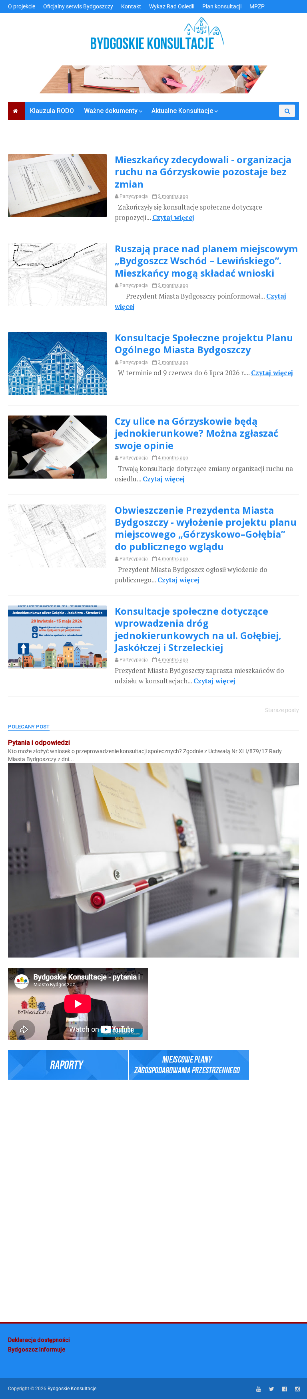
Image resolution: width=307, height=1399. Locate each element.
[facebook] (284, 1389)
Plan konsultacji (221, 6)
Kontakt (131, 6)
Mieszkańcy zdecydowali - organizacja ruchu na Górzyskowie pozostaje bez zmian (203, 171)
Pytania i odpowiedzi (39, 742)
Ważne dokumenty (111, 111)
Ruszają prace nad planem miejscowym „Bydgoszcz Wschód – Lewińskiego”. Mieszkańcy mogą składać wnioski (206, 260)
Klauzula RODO (52, 111)
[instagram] (297, 1389)
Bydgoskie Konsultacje (72, 1388)
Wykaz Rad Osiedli (171, 6)
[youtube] (258, 1389)
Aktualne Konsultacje (182, 111)
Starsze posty (282, 710)
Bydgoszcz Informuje (36, 1349)
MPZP (257, 6)
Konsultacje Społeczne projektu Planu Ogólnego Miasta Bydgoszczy (204, 343)
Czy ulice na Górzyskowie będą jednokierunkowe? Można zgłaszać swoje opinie (196, 433)
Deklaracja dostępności (39, 1340)
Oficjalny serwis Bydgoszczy (78, 6)
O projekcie (21, 6)
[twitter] (271, 1389)
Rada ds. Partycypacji (258, 123)
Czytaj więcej (173, 217)
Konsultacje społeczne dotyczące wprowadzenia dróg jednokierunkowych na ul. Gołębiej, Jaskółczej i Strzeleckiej (198, 629)
